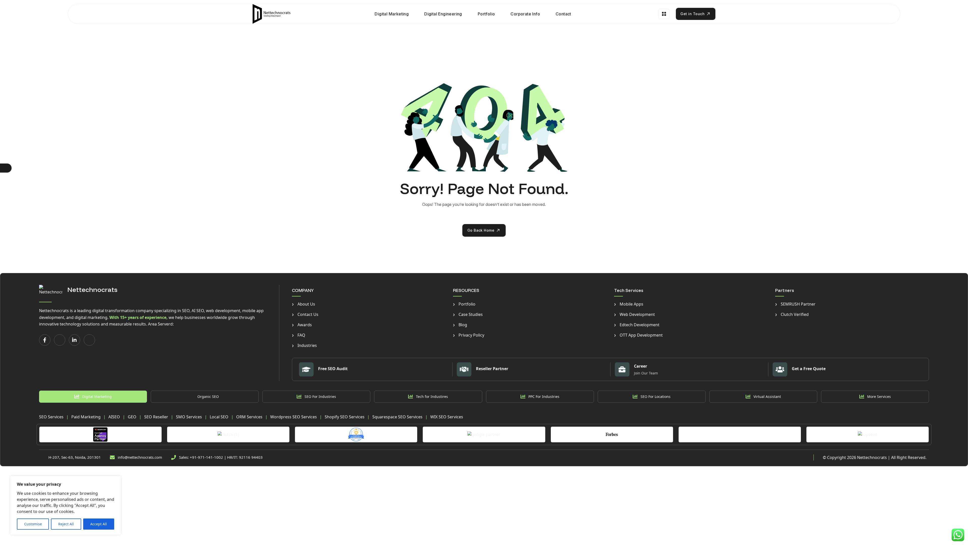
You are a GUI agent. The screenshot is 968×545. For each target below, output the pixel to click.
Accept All (98, 524)
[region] (65, 505)
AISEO (114, 417)
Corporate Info (525, 13)
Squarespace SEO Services (397, 417)
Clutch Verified (792, 314)
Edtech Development (636, 325)
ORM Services (249, 417)
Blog (460, 325)
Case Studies (468, 314)
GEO (132, 417)
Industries (304, 345)
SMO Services (189, 417)
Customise (33, 524)
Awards (302, 325)
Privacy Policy (468, 335)
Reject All (66, 524)
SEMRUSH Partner (795, 304)
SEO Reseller (156, 417)
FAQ (298, 335)
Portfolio (486, 13)
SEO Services (51, 417)
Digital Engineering (443, 13)
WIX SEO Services (446, 417)
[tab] (93, 397)
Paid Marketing (86, 417)
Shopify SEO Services (345, 417)
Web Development (634, 314)
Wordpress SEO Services (293, 417)
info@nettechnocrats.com (140, 457)
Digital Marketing (392, 13)
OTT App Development (638, 335)
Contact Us (305, 314)
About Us (303, 304)
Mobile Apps (628, 304)
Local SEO (219, 417)
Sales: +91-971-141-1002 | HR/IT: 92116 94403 (221, 457)
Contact (563, 13)
